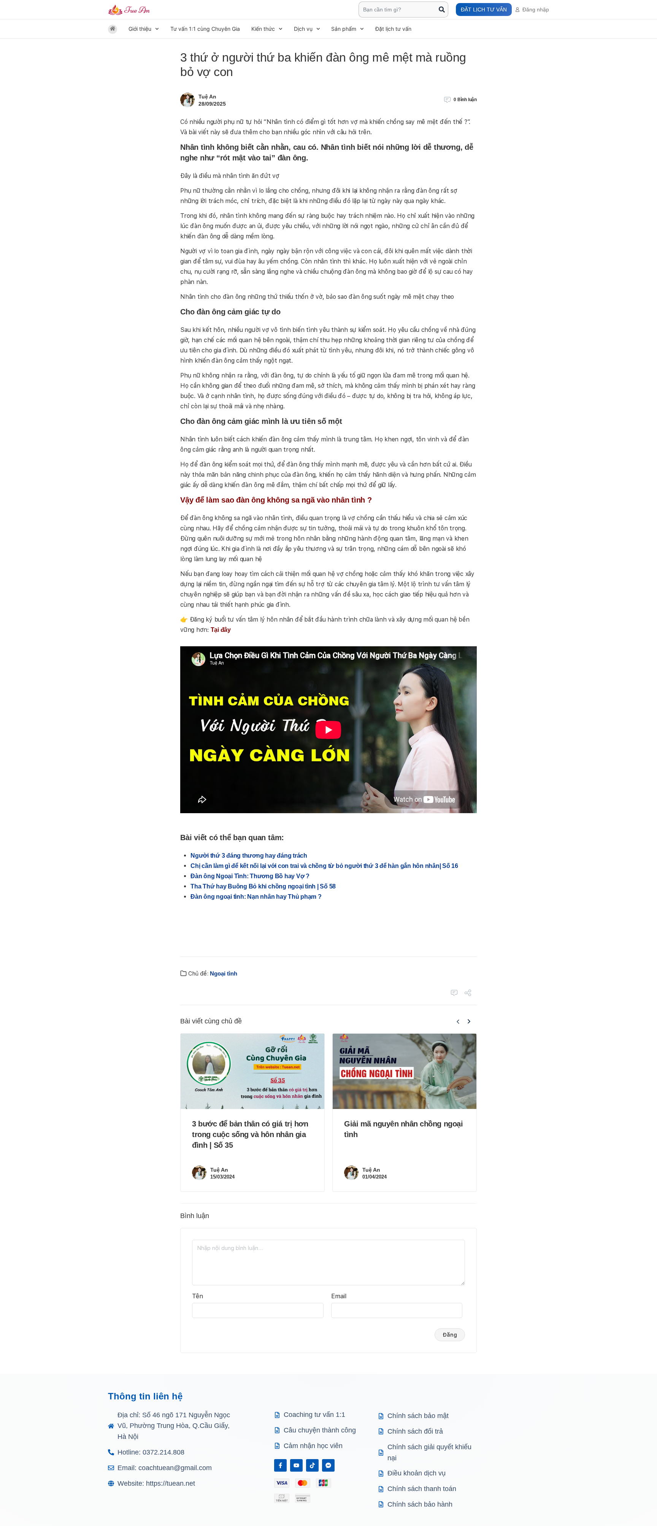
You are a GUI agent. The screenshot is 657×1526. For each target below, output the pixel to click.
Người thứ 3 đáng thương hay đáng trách (248, 855)
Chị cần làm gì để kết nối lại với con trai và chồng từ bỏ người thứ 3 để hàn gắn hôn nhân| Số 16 (324, 866)
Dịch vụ (303, 28)
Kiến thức (263, 28)
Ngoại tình (223, 973)
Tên (197, 1296)
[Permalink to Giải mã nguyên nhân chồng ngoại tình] (404, 1071)
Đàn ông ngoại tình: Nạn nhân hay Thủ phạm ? (256, 896)
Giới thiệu (140, 28)
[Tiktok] (312, 1465)
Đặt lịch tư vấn (393, 28)
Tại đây (221, 630)
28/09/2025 (212, 104)
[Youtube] (296, 1465)
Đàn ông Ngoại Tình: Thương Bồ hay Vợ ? (249, 876)
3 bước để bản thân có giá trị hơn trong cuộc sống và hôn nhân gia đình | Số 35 (250, 1134)
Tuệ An (207, 97)
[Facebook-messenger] (328, 1465)
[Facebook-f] (280, 1465)
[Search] (442, 9)
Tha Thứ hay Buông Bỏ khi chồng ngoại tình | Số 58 (263, 886)
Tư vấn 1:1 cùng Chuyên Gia (205, 28)
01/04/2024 (374, 1177)
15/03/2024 (222, 1177)
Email (339, 1296)
